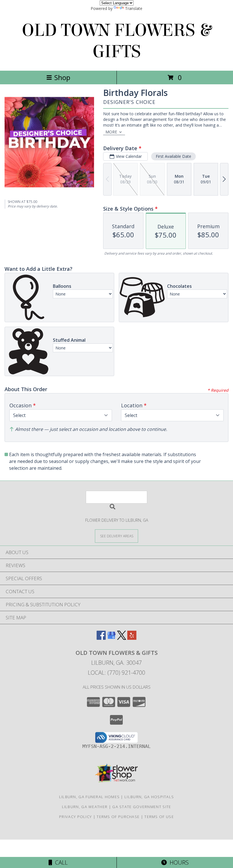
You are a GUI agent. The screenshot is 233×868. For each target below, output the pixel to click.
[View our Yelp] (131, 638)
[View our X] (121, 638)
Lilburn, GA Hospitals (149, 796)
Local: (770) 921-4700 (116, 672)
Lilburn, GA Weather (85, 806)
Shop (62, 77)
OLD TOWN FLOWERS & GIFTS (116, 41)
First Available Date (173, 156)
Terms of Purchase (118, 816)
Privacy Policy (75, 816)
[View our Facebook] (101, 638)
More (111, 132)
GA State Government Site (141, 806)
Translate (133, 8)
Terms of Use (159, 816)
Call (60, 862)
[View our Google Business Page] (111, 638)
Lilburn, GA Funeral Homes (89, 796)
